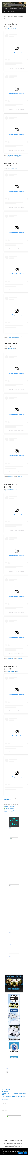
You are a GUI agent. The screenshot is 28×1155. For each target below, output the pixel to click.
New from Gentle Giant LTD (10, 25)
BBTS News (5, 1091)
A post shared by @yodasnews (16, 68)
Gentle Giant (10, 155)
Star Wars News (17, 155)
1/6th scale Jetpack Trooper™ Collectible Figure (13, 1096)
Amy (16, 28)
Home (5, 8)
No (25, 1153)
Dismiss (20, 1153)
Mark (17, 168)
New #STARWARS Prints (8, 1090)
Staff (5, 11)
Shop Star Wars (11, 11)
